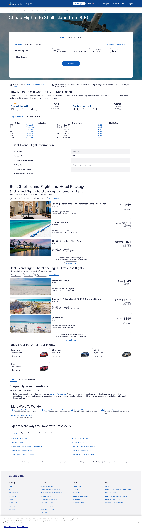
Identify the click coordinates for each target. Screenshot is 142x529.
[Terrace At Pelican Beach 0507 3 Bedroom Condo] (91, 305)
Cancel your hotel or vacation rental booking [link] (118, 489)
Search (71, 64)
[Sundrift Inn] (91, 324)
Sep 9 (117, 51)
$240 (100, 131)
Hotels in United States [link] (47, 486)
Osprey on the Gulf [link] (78, 442)
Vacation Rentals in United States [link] (50, 489)
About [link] (10, 486)
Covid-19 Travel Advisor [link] (58, 394)
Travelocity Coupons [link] (47, 506)
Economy (120, 44)
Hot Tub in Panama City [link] (80, 438)
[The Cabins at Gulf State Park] (91, 247)
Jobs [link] (10, 489)
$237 (100, 129)
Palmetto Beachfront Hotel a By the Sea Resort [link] (26, 446)
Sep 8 (98, 51)
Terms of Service (22, 527)
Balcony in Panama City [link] (19, 438)
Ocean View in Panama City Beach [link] (22, 454)
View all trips (71, 263)
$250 (100, 133)
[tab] (62, 37)
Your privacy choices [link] (79, 502)
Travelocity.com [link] (13, 10)
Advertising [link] (12, 509)
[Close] (138, 522)
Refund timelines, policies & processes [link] (116, 496)
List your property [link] (14, 492)
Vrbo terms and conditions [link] (80, 496)
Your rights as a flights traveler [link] (114, 502)
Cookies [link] (75, 489)
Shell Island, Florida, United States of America (73, 51)
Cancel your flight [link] (110, 492)
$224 (100, 127)
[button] (71, 426)
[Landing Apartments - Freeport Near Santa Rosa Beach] (91, 210)
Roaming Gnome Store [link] (15, 506)
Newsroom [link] (12, 499)
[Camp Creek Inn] (91, 228)
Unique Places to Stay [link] (47, 509)
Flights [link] (22, 10)
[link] (26, 411)
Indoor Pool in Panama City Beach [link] (83, 446)
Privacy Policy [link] (77, 486)
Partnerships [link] (12, 496)
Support (116, 4)
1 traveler (109, 44)
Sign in (131, 4)
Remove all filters (54, 198)
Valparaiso (30, 127)
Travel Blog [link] (44, 512)
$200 (100, 125)
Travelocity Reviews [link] (47, 502)
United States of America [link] (33, 10)
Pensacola (30, 125)
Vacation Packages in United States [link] (51, 492)
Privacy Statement (10, 527)
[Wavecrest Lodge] (91, 286)
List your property (104, 4)
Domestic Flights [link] (46, 496)
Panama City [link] (51, 10)
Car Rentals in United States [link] (49, 499)
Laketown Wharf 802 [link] (18, 442)
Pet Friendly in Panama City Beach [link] (83, 454)
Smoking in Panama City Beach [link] (82, 450)
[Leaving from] (32, 50)
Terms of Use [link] (77, 492)
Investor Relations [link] (14, 502)
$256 (100, 135)
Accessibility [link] (76, 499)
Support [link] (107, 486)
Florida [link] (44, 10)
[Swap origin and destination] (52, 50)
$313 (99, 137)
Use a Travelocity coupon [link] (112, 499)
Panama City (31, 129)
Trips (123, 4)
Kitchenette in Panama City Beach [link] (22, 450)
